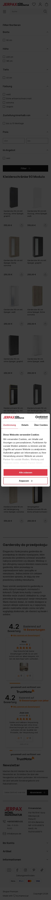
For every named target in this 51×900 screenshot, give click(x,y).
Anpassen (24, 480)
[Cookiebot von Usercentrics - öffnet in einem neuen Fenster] (36, 417)
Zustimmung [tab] (9, 425)
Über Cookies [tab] (41, 425)
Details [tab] (25, 425)
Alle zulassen (25, 472)
